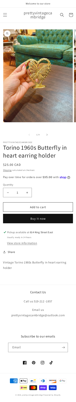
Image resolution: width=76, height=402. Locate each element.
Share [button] (11, 252)
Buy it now (38, 218)
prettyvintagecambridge (32, 395)
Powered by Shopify (52, 395)
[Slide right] (47, 134)
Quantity (8, 184)
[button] (5, 14)
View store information (22, 243)
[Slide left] (29, 134)
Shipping (7, 170)
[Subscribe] (63, 347)
